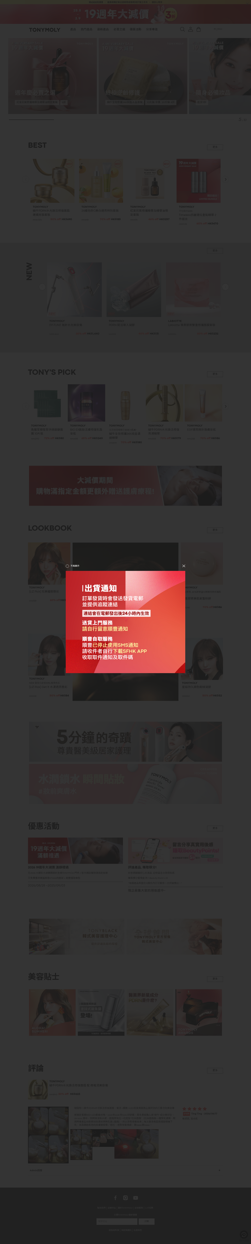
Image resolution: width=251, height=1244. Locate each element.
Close (183, 566)
